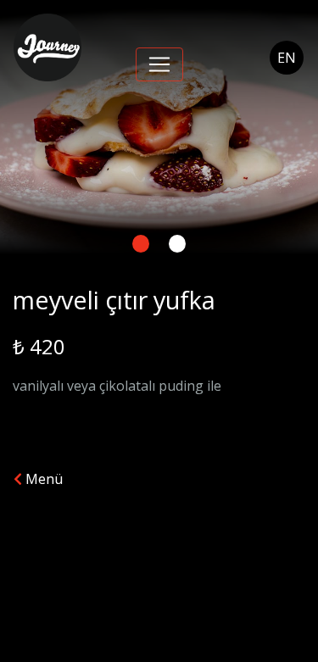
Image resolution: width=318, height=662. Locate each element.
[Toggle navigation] (159, 64)
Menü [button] (42, 479)
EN (286, 57)
